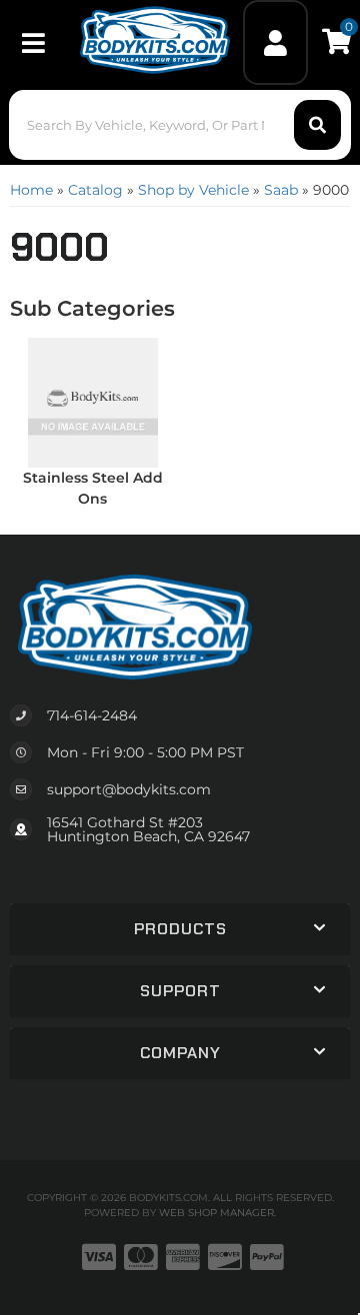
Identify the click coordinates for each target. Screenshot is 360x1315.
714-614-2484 (92, 715)
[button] (180, 125)
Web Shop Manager (216, 1212)
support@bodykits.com (129, 789)
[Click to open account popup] (276, 42)
